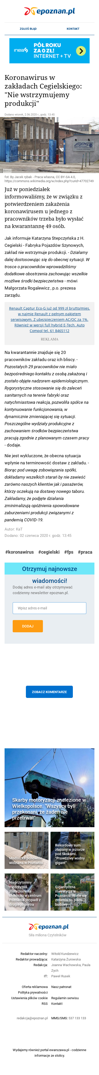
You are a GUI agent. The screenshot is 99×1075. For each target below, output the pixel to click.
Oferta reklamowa (35, 987)
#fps (68, 552)
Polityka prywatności (33, 992)
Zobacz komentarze (49, 692)
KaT (19, 529)
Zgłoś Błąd (28, 29)
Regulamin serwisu (65, 998)
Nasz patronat (61, 987)
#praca (85, 552)
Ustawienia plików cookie (29, 998)
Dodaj (28, 626)
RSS (45, 1003)
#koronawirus (19, 552)
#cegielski (49, 552)
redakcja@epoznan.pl (32, 1018)
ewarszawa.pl (59, 1050)
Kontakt (73, 29)
